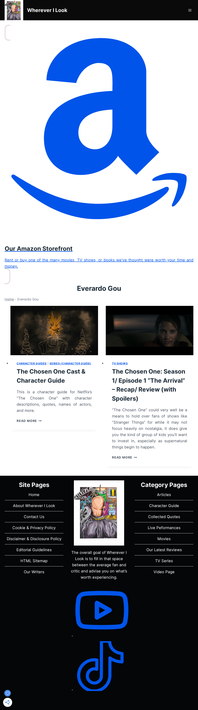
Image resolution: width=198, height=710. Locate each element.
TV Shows (120, 363)
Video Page (164, 572)
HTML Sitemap (34, 561)
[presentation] (54, 330)
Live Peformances (164, 527)
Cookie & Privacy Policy (34, 527)
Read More (29, 421)
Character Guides (32, 363)
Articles (164, 494)
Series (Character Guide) (70, 363)
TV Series (164, 561)
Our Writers (34, 572)
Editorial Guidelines (34, 549)
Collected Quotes (164, 516)
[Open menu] (189, 10)
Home (9, 299)
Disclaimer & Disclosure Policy (34, 538)
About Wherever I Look (34, 505)
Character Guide (164, 505)
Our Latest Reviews (164, 549)
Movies (164, 538)
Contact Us (34, 516)
